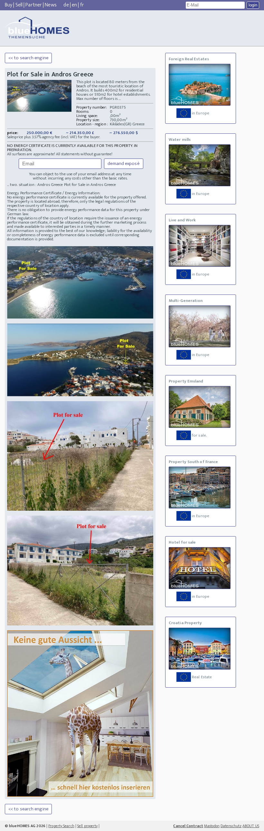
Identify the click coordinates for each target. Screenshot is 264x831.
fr (82, 5)
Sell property (87, 826)
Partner (33, 5)
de (66, 5)
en (74, 5)
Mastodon (212, 826)
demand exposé (123, 163)
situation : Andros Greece (41, 184)
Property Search (61, 826)
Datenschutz (231, 826)
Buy (8, 5)
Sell (19, 5)
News (50, 5)
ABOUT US (250, 826)
